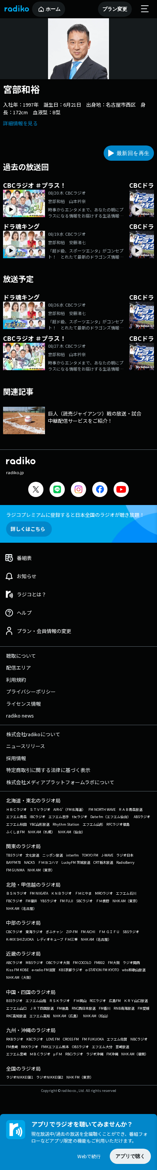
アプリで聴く (130, 1156)
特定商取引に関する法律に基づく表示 (48, 770)
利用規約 (16, 679)
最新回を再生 (133, 153)
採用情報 (16, 758)
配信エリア (18, 667)
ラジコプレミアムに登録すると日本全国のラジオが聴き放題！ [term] (75, 514)
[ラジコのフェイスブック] (99, 490)
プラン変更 (115, 9)
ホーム (53, 9)
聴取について (21, 655)
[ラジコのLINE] (57, 490)
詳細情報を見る (20, 123)
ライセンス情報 (23, 703)
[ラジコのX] (35, 490)
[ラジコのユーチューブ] (121, 490)
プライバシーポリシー (31, 691)
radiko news (20, 715)
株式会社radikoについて (33, 734)
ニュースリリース (25, 746)
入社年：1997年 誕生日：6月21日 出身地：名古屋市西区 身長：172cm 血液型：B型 (74, 108)
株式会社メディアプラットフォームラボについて (60, 782)
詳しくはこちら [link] (28, 528)
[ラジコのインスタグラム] (78, 489)
